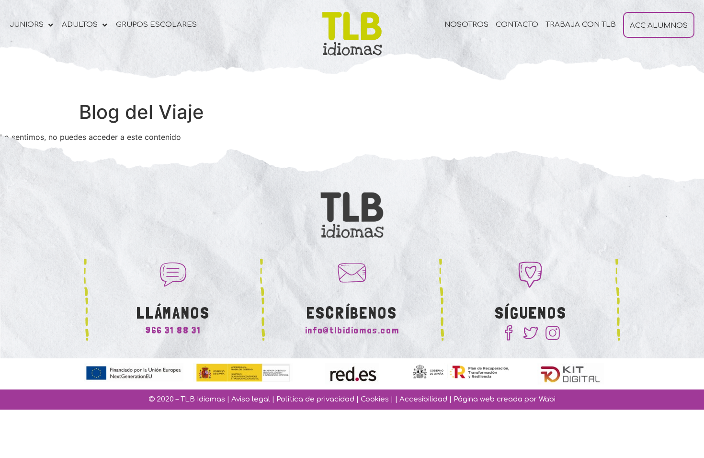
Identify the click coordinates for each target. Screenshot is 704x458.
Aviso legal (250, 399)
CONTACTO (517, 25)
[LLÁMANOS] (173, 273)
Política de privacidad (315, 399)
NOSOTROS (466, 25)
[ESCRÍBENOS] (352, 273)
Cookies (375, 399)
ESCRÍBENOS (352, 312)
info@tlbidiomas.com (352, 330)
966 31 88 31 (173, 330)
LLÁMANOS (173, 312)
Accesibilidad (423, 399)
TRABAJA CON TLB (580, 25)
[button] (32, 25)
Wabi (547, 399)
